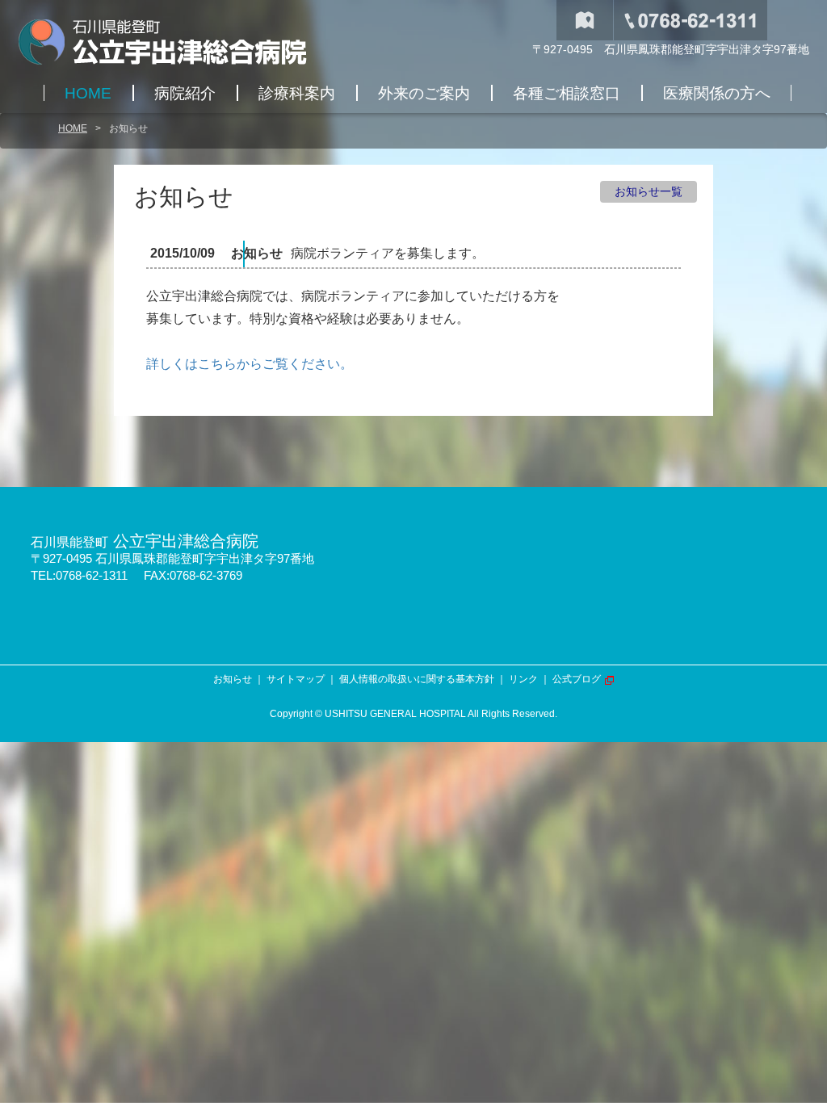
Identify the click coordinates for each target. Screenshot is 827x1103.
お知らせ (232, 679)
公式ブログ (576, 679)
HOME (72, 128)
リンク (523, 679)
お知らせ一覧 (648, 191)
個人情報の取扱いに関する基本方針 (416, 679)
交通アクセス (584, 20)
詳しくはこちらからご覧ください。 (249, 364)
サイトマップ (296, 679)
